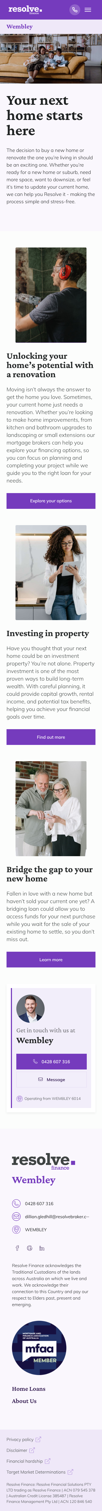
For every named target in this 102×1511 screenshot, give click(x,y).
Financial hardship (25, 1461)
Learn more (51, 959)
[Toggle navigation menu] (87, 9)
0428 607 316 (56, 1061)
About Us (24, 1401)
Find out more (51, 737)
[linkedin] (41, 1248)
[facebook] (17, 1248)
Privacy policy (20, 1439)
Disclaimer (17, 1450)
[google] (29, 1248)
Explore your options (51, 500)
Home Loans (28, 1388)
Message (56, 1079)
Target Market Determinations (36, 1472)
